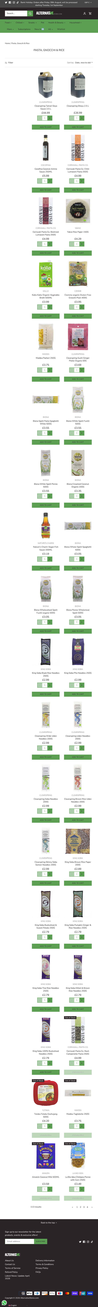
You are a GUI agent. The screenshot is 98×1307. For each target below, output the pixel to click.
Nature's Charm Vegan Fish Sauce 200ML (45, 546)
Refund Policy (11, 1272)
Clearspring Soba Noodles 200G (46, 798)
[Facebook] (10, 2)
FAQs (38, 1272)
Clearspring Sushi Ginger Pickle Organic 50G (77, 357)
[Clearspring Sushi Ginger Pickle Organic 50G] (78, 337)
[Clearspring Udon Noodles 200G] (78, 715)
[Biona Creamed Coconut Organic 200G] (78, 463)
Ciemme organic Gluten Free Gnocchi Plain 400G (78, 294)
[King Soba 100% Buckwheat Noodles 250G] (46, 1030)
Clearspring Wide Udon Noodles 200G (46, 735)
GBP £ (87, 3)
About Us (9, 1260)
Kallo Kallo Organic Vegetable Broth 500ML (45, 294)
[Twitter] (6, 2)
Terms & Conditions (45, 1264)
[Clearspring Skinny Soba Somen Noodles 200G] (46, 841)
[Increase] (49, 118)
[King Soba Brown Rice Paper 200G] (78, 841)
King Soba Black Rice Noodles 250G (45, 672)
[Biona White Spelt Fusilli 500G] (78, 400)
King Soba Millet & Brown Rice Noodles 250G (78, 987)
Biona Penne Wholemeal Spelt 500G (77, 609)
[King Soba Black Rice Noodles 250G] (46, 652)
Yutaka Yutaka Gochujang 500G (45, 1113)
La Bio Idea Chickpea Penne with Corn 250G (77, 1176)
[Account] (84, 13)
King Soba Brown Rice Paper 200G (78, 861)
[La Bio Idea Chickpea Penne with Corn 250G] (78, 1156)
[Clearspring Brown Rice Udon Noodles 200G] (78, 778)
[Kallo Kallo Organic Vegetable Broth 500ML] (46, 274)
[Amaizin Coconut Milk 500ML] (46, 1156)
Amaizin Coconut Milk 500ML (45, 1175)
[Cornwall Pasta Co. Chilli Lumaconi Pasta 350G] (78, 147)
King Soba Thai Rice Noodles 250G (46, 987)
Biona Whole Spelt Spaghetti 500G (77, 546)
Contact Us (10, 1264)
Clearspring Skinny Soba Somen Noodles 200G (46, 861)
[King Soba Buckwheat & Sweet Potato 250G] (46, 904)
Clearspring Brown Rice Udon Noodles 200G (77, 798)
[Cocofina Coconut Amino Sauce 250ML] (46, 147)
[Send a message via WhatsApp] (4, 1303)
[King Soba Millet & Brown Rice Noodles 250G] (78, 967)
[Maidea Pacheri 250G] (46, 337)
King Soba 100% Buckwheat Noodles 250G (46, 1050)
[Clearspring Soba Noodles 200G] (46, 778)
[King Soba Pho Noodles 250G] (78, 652)
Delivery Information (45, 1260)
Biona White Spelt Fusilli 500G (77, 420)
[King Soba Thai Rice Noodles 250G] (46, 967)
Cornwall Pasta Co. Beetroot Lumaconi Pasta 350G (46, 231)
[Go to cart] (90, 13)
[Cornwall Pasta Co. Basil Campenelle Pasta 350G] (78, 1030)
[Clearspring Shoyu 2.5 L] (78, 84)
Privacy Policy (42, 1268)
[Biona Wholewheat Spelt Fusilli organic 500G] (46, 589)
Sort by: (70, 63)
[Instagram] (14, 2)
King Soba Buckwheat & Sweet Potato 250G (46, 924)
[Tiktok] (18, 2)
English (14, 1305)
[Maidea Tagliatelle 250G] (78, 1093)
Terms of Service (12, 1268)
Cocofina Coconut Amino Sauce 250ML (46, 168)
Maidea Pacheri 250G (46, 356)
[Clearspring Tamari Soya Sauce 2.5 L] (46, 84)
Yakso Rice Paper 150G (78, 230)
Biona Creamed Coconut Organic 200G (78, 483)
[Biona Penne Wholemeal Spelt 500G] (78, 589)
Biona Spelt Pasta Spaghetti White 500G (46, 420)
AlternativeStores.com (29, 1298)
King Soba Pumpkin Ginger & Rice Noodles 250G (78, 924)
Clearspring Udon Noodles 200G (78, 735)
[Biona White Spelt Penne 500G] (46, 463)
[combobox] (16, 13)
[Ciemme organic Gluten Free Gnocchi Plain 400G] (78, 274)
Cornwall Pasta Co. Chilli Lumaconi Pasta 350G (77, 168)
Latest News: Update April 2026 (17, 1277)
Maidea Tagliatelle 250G (77, 1112)
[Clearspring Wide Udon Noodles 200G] (46, 715)
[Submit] (30, 13)
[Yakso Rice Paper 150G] (78, 210)
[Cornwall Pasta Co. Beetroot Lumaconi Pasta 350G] (46, 210)
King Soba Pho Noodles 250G (78, 671)
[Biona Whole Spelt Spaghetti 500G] (78, 526)
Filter (10, 62)
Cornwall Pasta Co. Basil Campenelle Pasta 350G (77, 1050)
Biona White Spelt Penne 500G (46, 483)
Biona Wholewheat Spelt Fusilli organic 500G (45, 609)
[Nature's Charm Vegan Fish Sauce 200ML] (46, 526)
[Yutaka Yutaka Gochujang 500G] (46, 1093)
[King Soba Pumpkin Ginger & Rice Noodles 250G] (78, 904)
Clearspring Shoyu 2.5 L (78, 104)
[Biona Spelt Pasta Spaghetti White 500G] (46, 400)
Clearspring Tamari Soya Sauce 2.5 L (46, 105)
